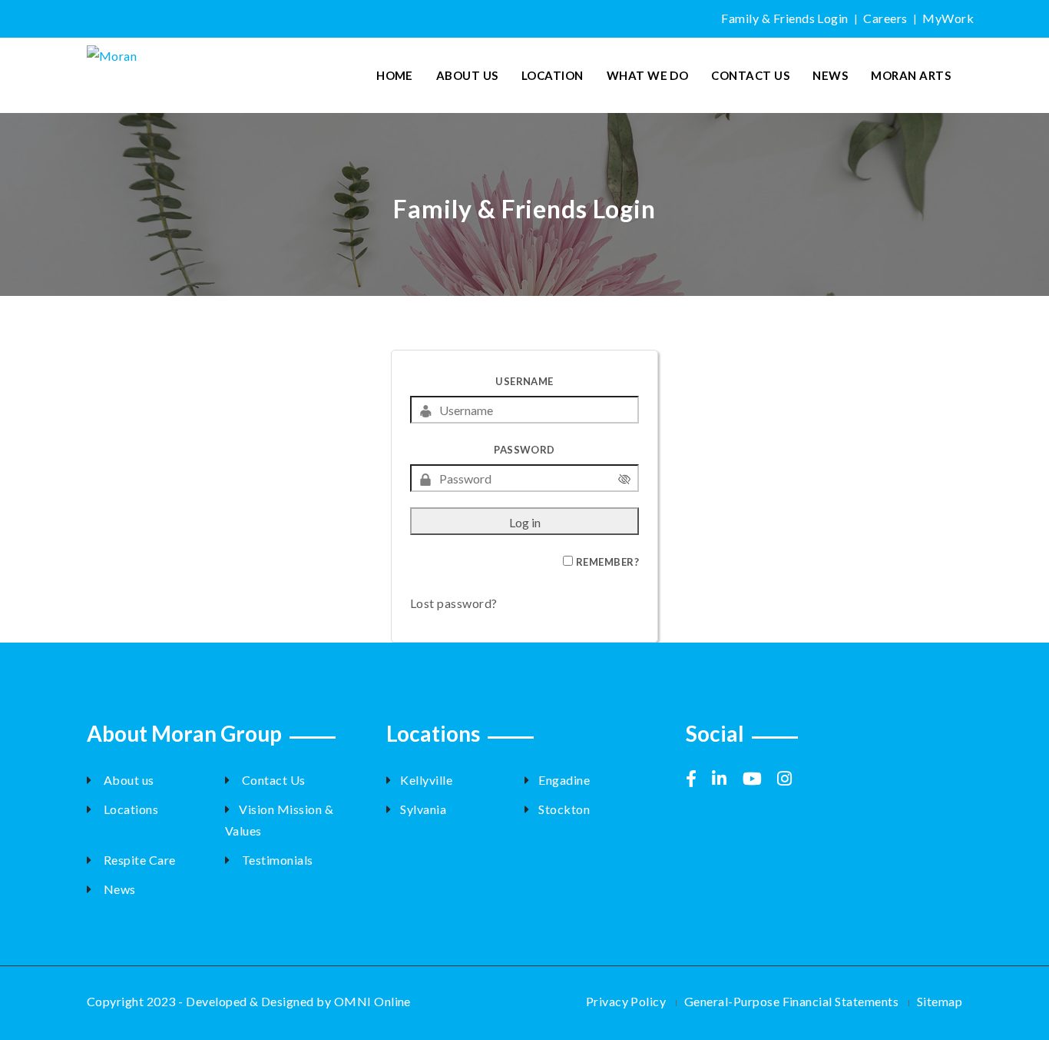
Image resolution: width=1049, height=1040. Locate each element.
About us (127, 780)
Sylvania (423, 809)
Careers (885, 18)
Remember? (607, 562)
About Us (467, 75)
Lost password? (454, 603)
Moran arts (911, 75)
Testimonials (276, 859)
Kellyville (426, 780)
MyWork (948, 18)
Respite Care (138, 859)
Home (394, 75)
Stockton (564, 809)
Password (524, 450)
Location (552, 75)
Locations (129, 809)
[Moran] (188, 53)
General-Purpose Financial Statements (791, 1001)
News (830, 75)
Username (524, 381)
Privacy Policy (626, 1001)
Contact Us (750, 75)
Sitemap (939, 1001)
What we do (648, 75)
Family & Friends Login (785, 18)
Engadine (564, 780)
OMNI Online (372, 1001)
